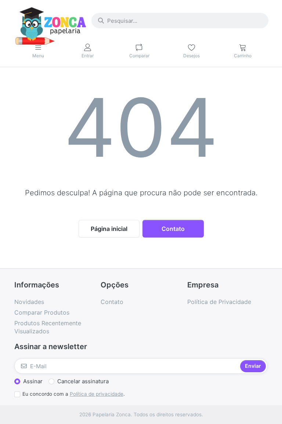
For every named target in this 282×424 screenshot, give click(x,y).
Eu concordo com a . (73, 394)
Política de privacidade (96, 394)
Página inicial (109, 228)
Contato (173, 228)
